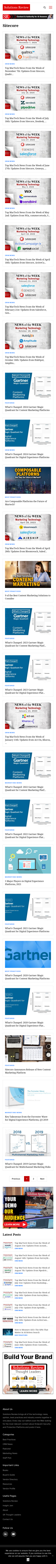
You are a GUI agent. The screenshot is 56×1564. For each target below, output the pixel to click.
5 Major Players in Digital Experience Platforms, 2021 (24, 883)
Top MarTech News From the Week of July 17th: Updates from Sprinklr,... (32, 1306)
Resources (7, 1484)
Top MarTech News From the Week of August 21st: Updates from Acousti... (32, 1244)
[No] (52, 1555)
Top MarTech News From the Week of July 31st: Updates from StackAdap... (32, 1281)
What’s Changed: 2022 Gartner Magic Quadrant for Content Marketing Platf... (25, 788)
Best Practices (13, 497)
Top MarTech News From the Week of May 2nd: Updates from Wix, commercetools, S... (27, 214)
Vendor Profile (9, 1488)
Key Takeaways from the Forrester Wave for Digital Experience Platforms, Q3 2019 (26, 1118)
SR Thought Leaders (12, 1514)
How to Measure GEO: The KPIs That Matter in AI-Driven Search (31, 1331)
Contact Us (8, 1519)
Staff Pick (7, 1458)
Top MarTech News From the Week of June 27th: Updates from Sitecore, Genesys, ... (27, 167)
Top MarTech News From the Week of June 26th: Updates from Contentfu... (32, 1343)
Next (42, 1178)
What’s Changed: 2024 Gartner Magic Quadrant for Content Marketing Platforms (27, 408)
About (5, 1510)
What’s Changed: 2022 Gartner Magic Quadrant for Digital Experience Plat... (25, 836)
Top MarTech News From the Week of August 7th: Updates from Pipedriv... (32, 1269)
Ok (28, 1560)
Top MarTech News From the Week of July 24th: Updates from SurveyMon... (32, 1294)
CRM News (10, 64)
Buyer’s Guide (9, 1474)
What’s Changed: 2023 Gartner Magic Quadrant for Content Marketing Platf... (25, 644)
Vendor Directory (10, 1479)
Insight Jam (8, 1505)
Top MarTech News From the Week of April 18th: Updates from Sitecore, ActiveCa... (27, 261)
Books (5, 1470)
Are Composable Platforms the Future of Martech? (26, 503)
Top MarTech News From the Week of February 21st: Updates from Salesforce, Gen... (26, 309)
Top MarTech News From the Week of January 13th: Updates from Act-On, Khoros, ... (27, 739)
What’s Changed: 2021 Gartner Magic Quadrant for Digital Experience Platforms (27, 930)
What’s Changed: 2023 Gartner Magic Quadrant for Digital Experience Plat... (25, 691)
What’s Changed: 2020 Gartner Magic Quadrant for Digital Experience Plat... (25, 1024)
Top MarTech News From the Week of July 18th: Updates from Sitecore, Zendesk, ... (27, 120)
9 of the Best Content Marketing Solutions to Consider (27, 597)
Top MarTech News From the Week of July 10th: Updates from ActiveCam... (32, 1318)
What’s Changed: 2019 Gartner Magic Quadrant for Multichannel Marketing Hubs (28, 1165)
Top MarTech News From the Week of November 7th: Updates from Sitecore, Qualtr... (25, 71)
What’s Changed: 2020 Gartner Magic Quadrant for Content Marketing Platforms (27, 977)
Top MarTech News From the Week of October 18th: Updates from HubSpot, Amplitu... (24, 359)
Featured (10, 403)
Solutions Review (10, 1501)
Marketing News (13, 782)
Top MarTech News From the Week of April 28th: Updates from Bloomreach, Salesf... (27, 550)
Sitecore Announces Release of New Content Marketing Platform (28, 1071)
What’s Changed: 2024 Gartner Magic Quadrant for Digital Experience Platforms (27, 456)
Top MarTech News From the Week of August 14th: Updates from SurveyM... (32, 1256)
